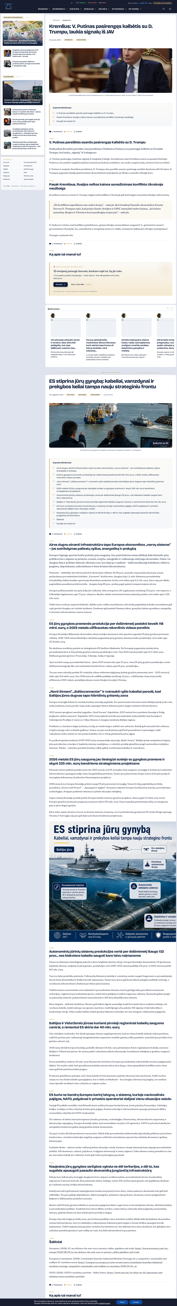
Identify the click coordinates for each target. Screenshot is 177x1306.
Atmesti (136, 1302)
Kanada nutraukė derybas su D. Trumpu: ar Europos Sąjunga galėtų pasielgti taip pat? (22, 101)
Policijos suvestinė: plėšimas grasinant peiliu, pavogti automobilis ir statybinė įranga (26, 64)
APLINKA (102, 9)
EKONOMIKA (59, 9)
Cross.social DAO (30, 162)
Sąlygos (6, 166)
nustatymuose (104, 1303)
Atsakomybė (28, 179)
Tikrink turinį (28, 176)
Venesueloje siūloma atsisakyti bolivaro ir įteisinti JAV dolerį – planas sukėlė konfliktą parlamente (26, 112)
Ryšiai (5, 169)
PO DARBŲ (134, 9)
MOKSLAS (89, 9)
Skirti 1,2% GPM (81, 284)
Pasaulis (67, 20)
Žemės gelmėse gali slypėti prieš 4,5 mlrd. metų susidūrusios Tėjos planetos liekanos (26, 121)
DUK (25, 172)
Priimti (122, 1302)
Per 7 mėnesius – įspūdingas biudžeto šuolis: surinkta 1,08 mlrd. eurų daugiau (20, 42)
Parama (6, 162)
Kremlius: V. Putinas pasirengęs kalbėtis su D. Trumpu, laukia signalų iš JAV (101, 29)
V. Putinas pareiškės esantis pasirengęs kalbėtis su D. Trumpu (85, 113)
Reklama (6, 179)
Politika (70, 395)
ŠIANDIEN (43, 9)
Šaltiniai (60, 519)
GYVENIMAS (118, 9)
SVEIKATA (74, 9)
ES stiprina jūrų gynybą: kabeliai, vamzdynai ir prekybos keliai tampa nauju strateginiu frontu (102, 384)
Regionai (82, 395)
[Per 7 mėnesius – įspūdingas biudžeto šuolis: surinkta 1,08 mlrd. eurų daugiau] (23, 33)
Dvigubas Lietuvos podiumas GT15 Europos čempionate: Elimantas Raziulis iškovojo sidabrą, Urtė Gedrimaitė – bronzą (25, 53)
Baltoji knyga (29, 169)
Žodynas (6, 176)
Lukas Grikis (108, 395)
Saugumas (81, 40)
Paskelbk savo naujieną (162, 3)
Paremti (59, 284)
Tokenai (6, 172)
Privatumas (28, 166)
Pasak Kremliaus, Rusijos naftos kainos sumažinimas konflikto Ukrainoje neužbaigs (95, 117)
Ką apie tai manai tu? (66, 121)
